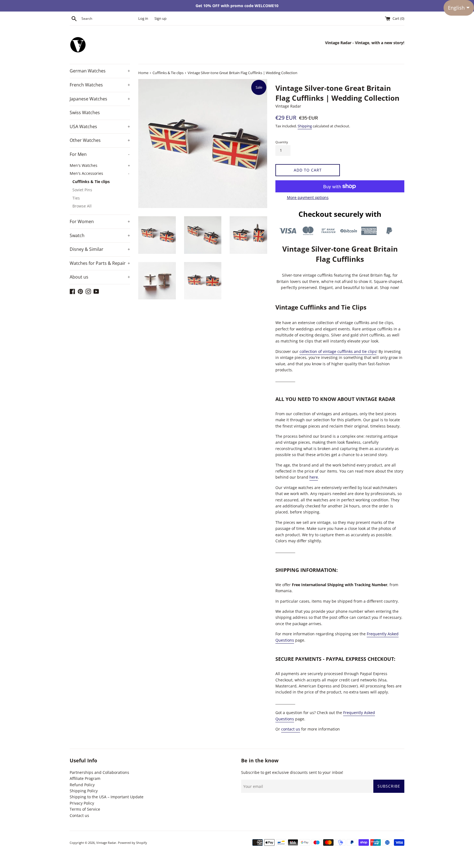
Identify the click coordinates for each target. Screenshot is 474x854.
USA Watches (100, 126)
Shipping (305, 125)
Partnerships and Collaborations (99, 772)
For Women (100, 221)
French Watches (100, 85)
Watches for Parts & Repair (100, 263)
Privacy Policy (82, 803)
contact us (290, 729)
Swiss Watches (85, 112)
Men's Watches (100, 165)
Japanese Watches (100, 99)
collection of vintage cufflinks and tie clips (338, 351)
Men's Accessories (99, 173)
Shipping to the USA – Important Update (106, 796)
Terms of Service (85, 809)
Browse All (82, 206)
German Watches (100, 71)
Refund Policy (82, 784)
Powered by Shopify (132, 843)
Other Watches (100, 140)
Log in (143, 18)
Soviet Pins (82, 189)
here (313, 477)
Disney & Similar (100, 249)
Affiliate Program (85, 778)
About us (100, 277)
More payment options (308, 197)
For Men (99, 154)
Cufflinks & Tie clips (91, 181)
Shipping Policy (84, 790)
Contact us (79, 815)
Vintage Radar (106, 843)
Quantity (281, 142)
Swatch (100, 235)
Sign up (160, 18)
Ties (76, 198)
